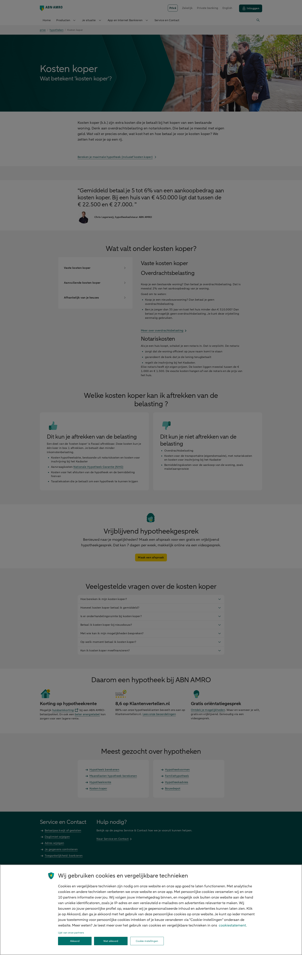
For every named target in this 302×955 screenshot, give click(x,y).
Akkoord (75, 941)
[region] (151, 910)
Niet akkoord (110, 941)
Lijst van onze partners (71, 932)
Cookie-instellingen (147, 941)
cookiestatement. (233, 925)
